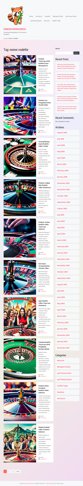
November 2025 (63, 189)
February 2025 (62, 246)
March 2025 (61, 240)
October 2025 (62, 196)
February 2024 (62, 322)
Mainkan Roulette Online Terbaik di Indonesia (44, 429)
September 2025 (63, 202)
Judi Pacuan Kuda (71, 16)
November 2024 (63, 265)
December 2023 (63, 335)
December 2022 (63, 348)
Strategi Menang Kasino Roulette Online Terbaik (44, 144)
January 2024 (62, 329)
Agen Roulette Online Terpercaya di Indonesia (44, 303)
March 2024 (61, 316)
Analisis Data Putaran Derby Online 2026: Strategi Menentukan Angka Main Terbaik (67, 108)
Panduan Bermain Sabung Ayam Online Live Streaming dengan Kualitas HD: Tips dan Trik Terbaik (66, 76)
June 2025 (61, 221)
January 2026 (62, 177)
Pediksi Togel (56, 21)
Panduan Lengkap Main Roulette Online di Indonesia (45, 185)
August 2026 (62, 133)
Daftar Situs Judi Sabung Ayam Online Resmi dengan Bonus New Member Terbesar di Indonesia (66, 66)
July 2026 (60, 139)
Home (31, 16)
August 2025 (62, 208)
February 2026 (62, 170)
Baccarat (47, 21)
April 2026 (61, 158)
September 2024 (63, 278)
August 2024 (62, 284)
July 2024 (60, 291)
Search (57, 48)
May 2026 (61, 152)
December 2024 (63, 259)
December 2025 (63, 183)
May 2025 (61, 227)
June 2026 (61, 145)
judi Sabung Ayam (36, 21)
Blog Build (49, 483)
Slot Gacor (39, 16)
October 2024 (62, 272)
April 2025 (61, 234)
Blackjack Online (58, 16)
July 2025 (60, 215)
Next (18, 471)
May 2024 (61, 303)
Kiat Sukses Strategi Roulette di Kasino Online (44, 266)
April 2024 (61, 310)
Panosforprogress (15, 29)
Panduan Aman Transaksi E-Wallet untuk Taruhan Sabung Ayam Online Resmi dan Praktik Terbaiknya (67, 98)
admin (42, 89)
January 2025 (62, 253)
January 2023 (62, 341)
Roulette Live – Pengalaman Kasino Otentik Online (45, 102)
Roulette (47, 16)
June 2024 (61, 297)
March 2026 (61, 164)
